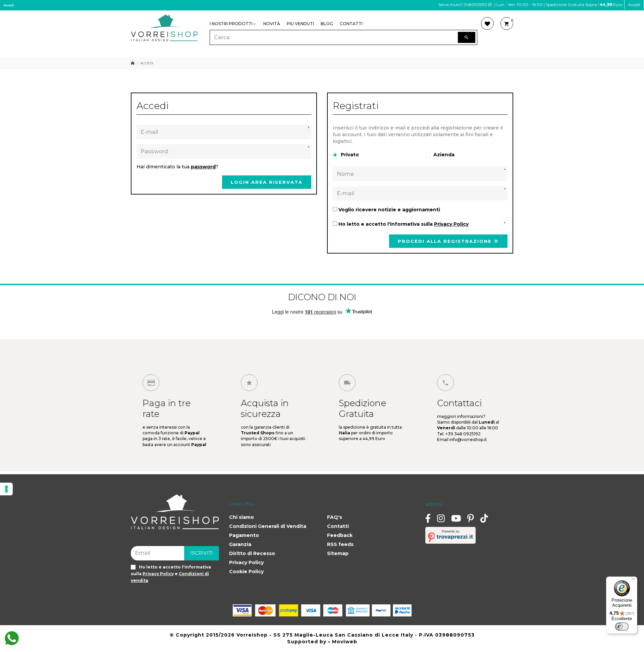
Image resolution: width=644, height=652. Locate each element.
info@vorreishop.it (468, 439)
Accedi (634, 4)
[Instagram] (441, 518)
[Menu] (633, 581)
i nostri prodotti (231, 23)
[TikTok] (484, 518)
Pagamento (244, 535)
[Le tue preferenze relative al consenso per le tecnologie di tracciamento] (6, 489)
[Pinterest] (470, 518)
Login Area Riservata (267, 182)
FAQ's (334, 517)
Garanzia (240, 544)
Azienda (443, 155)
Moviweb (344, 642)
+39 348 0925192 (463, 433)
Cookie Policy (246, 571)
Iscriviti (201, 553)
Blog (327, 23)
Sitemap (337, 553)
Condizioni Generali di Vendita (267, 526)
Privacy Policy (246, 562)
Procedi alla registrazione (446, 241)
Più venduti (300, 23)
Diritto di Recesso (252, 553)
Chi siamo (241, 517)
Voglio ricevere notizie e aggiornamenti (388, 210)
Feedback (340, 535)
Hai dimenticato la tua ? (177, 167)
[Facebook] (428, 518)
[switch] (622, 626)
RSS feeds (340, 544)
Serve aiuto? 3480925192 (463, 4)
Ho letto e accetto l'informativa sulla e (171, 573)
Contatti (351, 23)
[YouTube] (456, 518)
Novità (271, 23)
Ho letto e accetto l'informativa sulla (403, 224)
